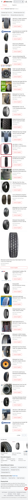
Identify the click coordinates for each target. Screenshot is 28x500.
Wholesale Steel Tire (5, 469)
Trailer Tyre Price (12, 478)
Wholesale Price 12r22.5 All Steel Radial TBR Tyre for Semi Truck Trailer (19, 208)
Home (2, 459)
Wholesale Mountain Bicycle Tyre (17, 15)
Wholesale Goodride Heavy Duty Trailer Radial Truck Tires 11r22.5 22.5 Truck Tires (13, 260)
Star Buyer (10, 494)
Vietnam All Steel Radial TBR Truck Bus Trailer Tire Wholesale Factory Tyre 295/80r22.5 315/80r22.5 (19, 57)
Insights (18, 494)
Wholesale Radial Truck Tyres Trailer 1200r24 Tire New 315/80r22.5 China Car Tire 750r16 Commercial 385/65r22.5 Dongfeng (19, 309)
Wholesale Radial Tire (5, 472)
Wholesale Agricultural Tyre (19, 12)
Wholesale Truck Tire (15, 469)
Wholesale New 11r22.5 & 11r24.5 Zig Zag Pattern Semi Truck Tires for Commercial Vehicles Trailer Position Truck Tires (19, 107)
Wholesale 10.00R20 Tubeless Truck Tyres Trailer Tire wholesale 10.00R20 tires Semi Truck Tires (19, 334)
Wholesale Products (10, 459)
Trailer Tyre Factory (20, 478)
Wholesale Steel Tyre (22, 467)
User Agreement (10, 495)
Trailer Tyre (12, 460)
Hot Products (4, 492)
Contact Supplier (17, 26)
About (5, 495)
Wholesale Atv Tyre (5, 467)
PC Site (14, 494)
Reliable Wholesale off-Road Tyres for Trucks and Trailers (18, 120)
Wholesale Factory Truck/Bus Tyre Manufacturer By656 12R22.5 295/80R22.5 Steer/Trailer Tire (18, 157)
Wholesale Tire (13, 467)
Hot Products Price (12, 492)
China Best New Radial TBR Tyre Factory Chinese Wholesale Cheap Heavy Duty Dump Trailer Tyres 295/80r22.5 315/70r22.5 (19, 82)
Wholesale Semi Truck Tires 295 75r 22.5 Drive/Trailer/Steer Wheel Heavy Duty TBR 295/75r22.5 (19, 385)
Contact (22, 495)
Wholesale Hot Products (21, 492)
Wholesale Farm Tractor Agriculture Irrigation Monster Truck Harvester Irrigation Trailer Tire (19, 360)
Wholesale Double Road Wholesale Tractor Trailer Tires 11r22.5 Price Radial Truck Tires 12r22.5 (19, 297)
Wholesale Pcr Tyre (5, 15)
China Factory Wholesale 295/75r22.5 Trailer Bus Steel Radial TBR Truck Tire (18, 44)
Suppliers (14, 5)
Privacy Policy (17, 495)
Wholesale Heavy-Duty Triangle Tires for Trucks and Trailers (19, 132)
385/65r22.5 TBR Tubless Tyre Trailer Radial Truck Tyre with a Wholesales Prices (19, 410)
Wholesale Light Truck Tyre (6, 12)
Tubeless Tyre (4, 478)
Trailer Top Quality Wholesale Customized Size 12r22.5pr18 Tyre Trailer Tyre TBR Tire (19, 69)
